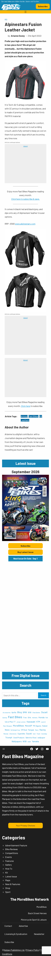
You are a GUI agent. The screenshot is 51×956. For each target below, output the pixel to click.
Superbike (21, 734)
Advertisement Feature (16, 845)
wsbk (29, 741)
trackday (44, 734)
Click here (25, 406)
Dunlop (4, 717)
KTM (38, 722)
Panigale (31, 730)
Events (8, 857)
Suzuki (29, 733)
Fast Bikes (33, 416)
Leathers (25, 420)
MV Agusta (37, 726)
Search (43, 695)
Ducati (44, 712)
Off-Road (24, 730)
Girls (29, 717)
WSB (25, 741)
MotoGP (28, 725)
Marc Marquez (7, 726)
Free (25, 717)
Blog (19, 712)
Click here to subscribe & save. (25, 199)
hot (47, 717)
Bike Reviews (11, 849)
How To (8, 868)
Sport (7, 892)
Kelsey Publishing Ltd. (14, 950)
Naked (44, 726)
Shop (7, 888)
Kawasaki (31, 721)
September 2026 (25, 471)
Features (9, 861)
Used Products (18, 737)
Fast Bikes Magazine (23, 756)
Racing (42, 729)
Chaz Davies (36, 712)
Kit (6, 19)
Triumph (8, 737)
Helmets (34, 717)
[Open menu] (25, 11)
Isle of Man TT (10, 722)
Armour (24, 416)
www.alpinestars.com (25, 223)
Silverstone (12, 734)
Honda (41, 717)
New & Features (12, 884)
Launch (43, 722)
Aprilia (14, 712)
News (7, 730)
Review (6, 734)
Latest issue (11, 876)
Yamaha (35, 741)
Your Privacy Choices (25, 825)
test (34, 734)
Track (38, 734)
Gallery (8, 864)
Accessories (6, 712)
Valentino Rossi (31, 738)
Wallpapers (17, 741)
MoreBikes (18, 725)
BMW (25, 712)
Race (36, 730)
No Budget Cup (15, 730)
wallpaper (41, 737)
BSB (29, 712)
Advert (25, 146)
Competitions (11, 853)
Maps (7, 880)
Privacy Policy (32, 950)
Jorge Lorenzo (21, 722)
